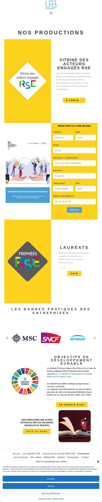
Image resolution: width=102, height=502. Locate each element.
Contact (85, 457)
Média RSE (49, 457)
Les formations (20, 457)
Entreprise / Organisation (65, 157)
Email (56, 145)
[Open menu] (51, 13)
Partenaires (73, 457)
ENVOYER (74, 209)
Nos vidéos (36, 457)
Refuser (51, 486)
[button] (98, 461)
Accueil (16, 453)
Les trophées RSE (31, 453)
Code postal (59, 183)
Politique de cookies (44, 498)
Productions (83, 453)
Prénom (57, 132)
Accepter (51, 478)
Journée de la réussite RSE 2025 (59, 453)
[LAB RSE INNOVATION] (51, 5)
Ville (77, 183)
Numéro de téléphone (63, 196)
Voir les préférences (51, 493)
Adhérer (61, 457)
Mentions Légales (58, 498)
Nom (77, 132)
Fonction (57, 170)
